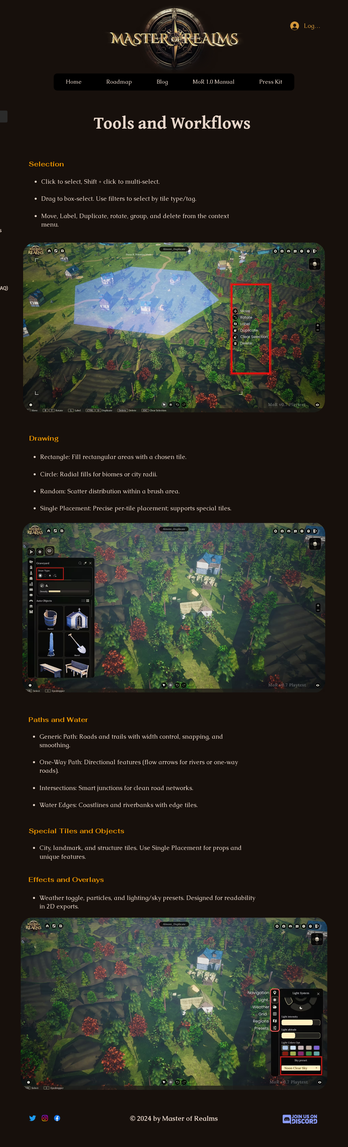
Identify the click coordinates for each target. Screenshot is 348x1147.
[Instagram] (45, 1118)
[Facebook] (57, 1118)
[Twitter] (33, 1118)
